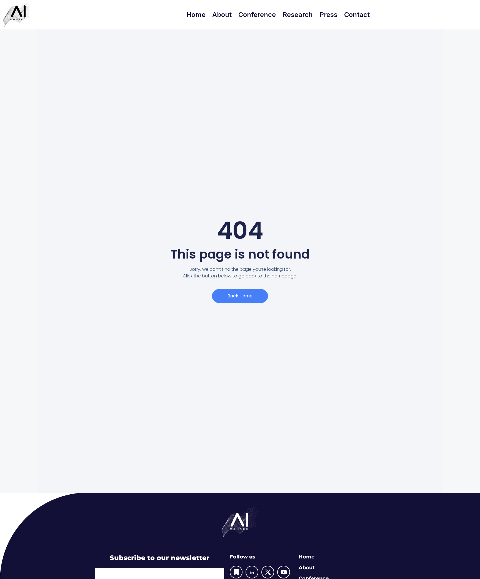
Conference (257, 15)
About (222, 15)
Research (297, 15)
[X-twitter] (267, 572)
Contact (357, 15)
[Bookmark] (236, 572)
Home (196, 15)
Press (328, 15)
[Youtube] (283, 572)
